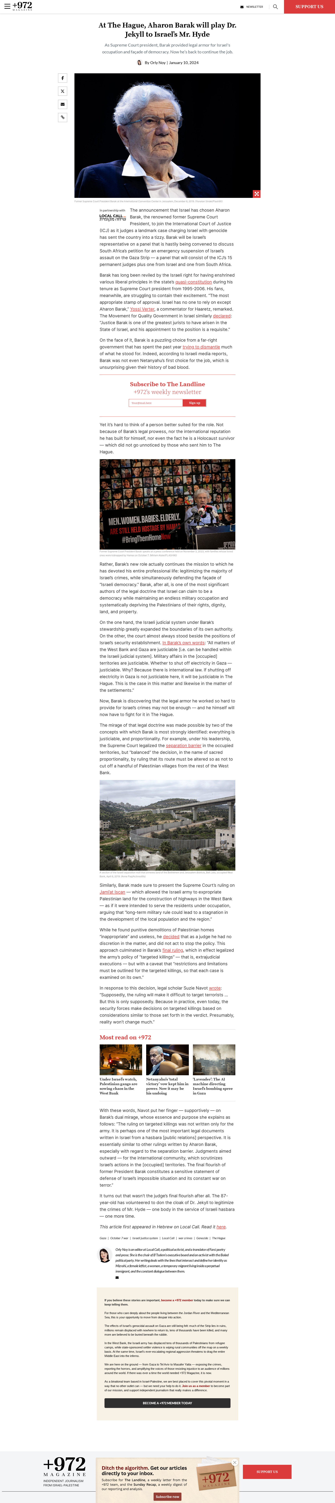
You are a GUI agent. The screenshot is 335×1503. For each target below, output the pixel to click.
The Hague (218, 1238)
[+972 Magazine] (22, 9)
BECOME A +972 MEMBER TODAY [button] (167, 1403)
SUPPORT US (309, 7)
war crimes (185, 1238)
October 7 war (119, 1238)
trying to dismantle (201, 346)
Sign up (194, 403)
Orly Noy (158, 62)
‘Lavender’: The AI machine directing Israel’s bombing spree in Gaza (213, 1086)
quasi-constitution (193, 281)
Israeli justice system (145, 1238)
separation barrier (183, 745)
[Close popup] (234, 1462)
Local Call (168, 1238)
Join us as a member (196, 1386)
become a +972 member (177, 1300)
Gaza (103, 1238)
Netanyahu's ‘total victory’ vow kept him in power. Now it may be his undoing (167, 1086)
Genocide (202, 1238)
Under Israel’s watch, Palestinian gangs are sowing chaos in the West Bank (118, 1086)
